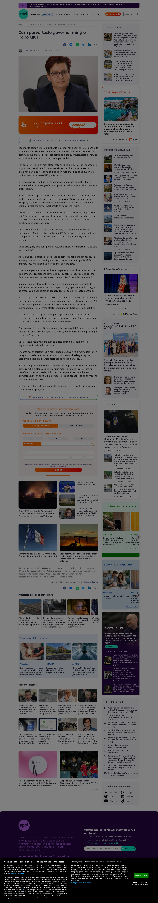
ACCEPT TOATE (141, 876)
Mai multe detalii (17, 873)
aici (23, 890)
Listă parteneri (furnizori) (81, 883)
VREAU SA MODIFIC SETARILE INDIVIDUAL (140, 883)
